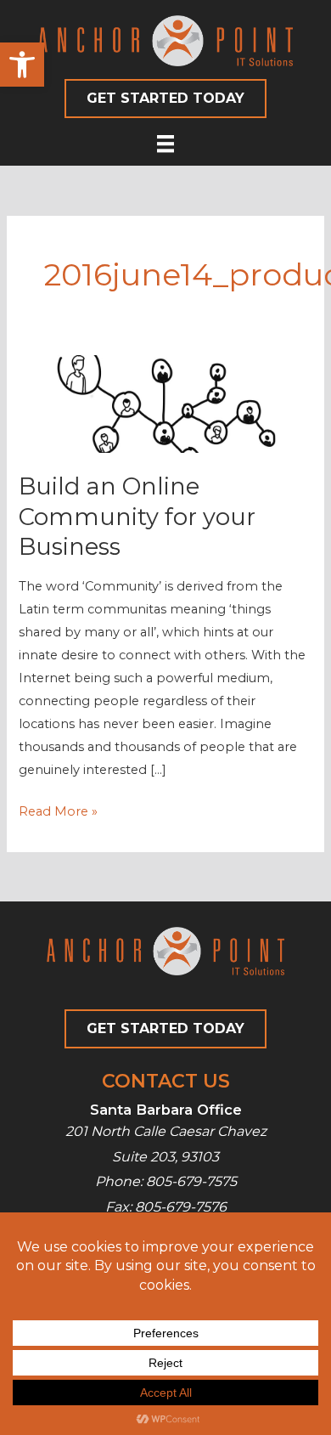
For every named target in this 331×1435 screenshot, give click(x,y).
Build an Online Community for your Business (137, 516)
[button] (22, 64)
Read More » (58, 813)
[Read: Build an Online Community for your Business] (165, 403)
